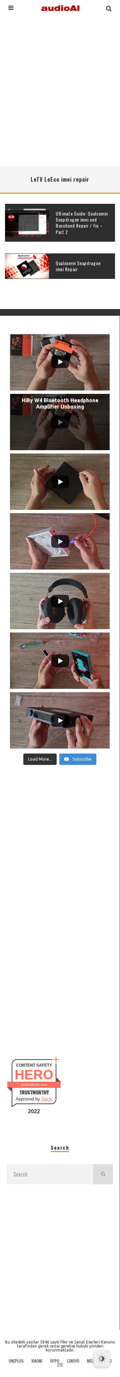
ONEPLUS (16, 1361)
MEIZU (92, 1361)
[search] (103, 1174)
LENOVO (73, 1361)
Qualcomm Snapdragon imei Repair (78, 266)
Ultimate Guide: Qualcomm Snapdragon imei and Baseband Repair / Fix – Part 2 (82, 222)
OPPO (54, 1361)
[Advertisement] (60, 90)
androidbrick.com (34, 1084)
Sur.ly (46, 1098)
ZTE (60, 1365)
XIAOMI (36, 1361)
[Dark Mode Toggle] (101, 1358)
